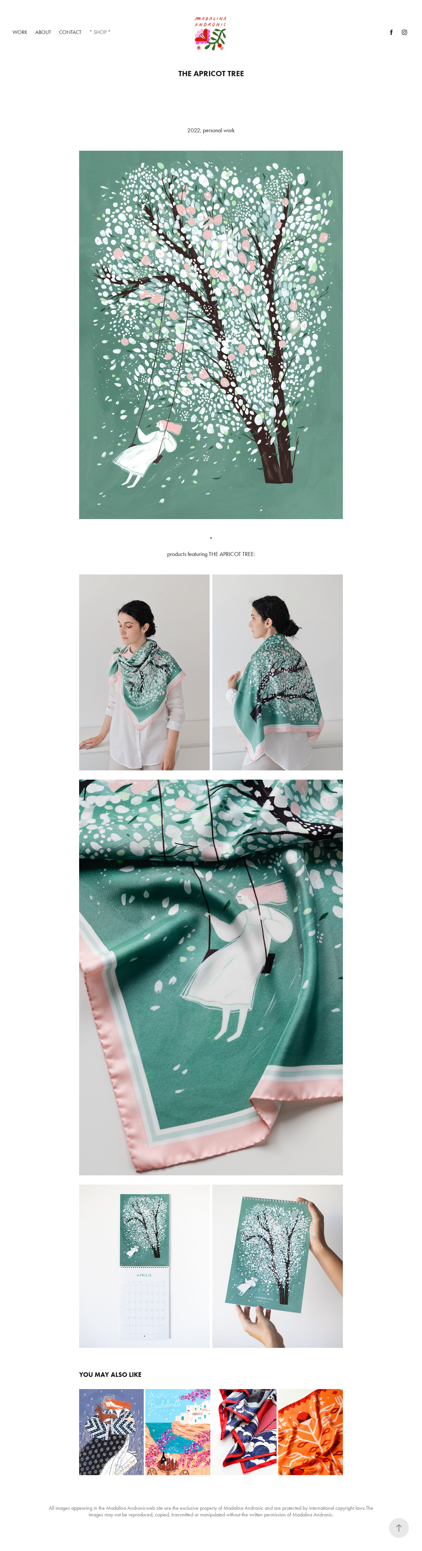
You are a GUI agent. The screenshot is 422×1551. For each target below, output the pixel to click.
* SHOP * (100, 32)
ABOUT (43, 32)
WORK (20, 32)
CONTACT (70, 32)
